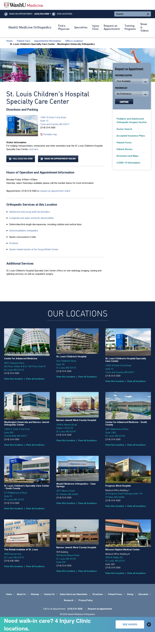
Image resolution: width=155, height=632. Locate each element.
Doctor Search (124, 129)
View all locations (35, 378)
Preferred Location (123, 75)
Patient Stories (124, 149)
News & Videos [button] (144, 27)
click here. (34, 149)
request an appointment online (55, 191)
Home (9, 41)
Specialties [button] (80, 27)
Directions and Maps (128, 156)
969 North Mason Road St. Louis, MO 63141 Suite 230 (67, 559)
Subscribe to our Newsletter (73, 594)
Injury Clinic (95, 28)
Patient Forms (124, 142)
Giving (130, 594)
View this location (13, 378)
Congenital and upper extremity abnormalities (31, 217)
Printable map (50, 134)
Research (68, 600)
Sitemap (35, 594)
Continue (124, 101)
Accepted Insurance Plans (131, 135)
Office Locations (74, 41)
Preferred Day (121, 87)
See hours (130, 624)
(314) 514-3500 (11, 373)
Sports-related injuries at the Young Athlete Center (33, 249)
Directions (97, 594)
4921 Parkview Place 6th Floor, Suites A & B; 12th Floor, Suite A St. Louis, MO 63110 (25, 366)
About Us (21, 594)
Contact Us (49, 594)
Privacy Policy (85, 600)
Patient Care (23, 41)
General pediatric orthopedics (23, 230)
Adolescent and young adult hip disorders (29, 211)
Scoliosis (13, 243)
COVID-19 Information (128, 162)
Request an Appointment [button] (112, 28)
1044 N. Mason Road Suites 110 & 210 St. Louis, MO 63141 (66, 428)
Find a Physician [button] (63, 28)
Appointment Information (47, 41)
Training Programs (130, 28)
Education (143, 594)
